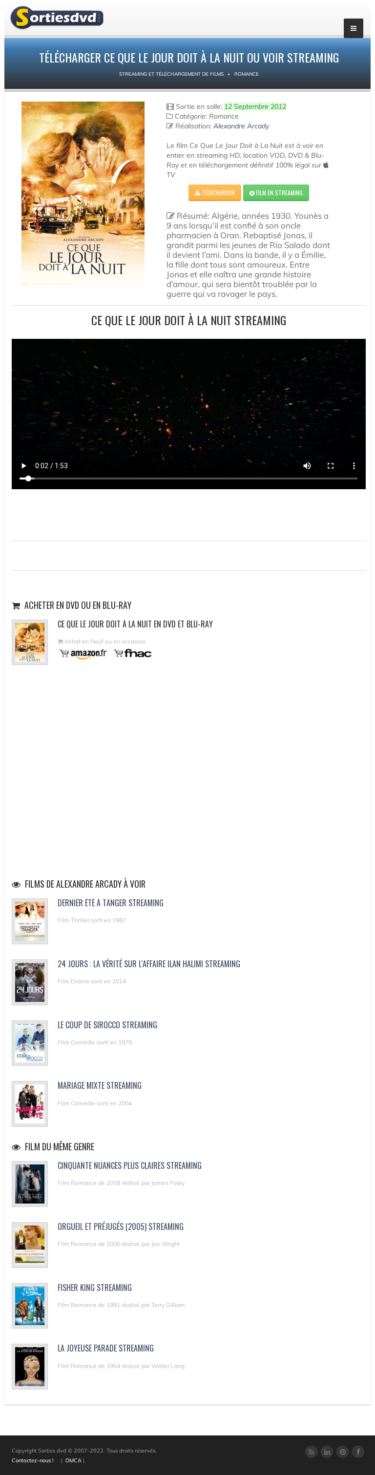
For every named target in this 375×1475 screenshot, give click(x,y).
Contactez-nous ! (33, 1460)
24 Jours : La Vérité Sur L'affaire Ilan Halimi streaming (149, 964)
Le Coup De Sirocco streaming (107, 1025)
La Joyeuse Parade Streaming (106, 1348)
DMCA (73, 1460)
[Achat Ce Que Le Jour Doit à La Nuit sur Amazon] (84, 653)
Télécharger (217, 192)
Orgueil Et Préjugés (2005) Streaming (121, 1226)
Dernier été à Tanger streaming (111, 903)
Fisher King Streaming (95, 1287)
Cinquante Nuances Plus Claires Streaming (130, 1165)
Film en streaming (278, 192)
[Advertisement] (189, 513)
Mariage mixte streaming (100, 1085)
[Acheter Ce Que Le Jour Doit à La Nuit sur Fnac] (131, 653)
